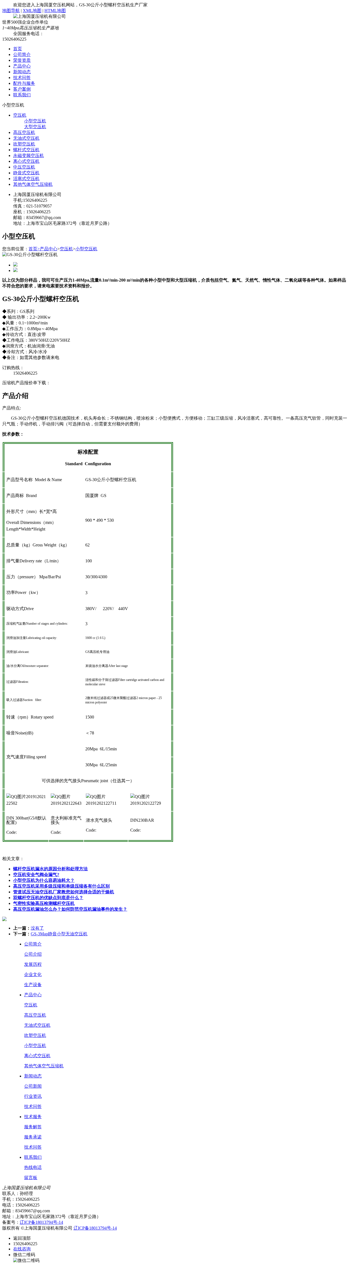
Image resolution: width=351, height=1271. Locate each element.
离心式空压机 (26, 161)
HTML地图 (55, 10)
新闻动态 (22, 71)
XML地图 (32, 10)
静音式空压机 (26, 172)
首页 (17, 48)
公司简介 (22, 54)
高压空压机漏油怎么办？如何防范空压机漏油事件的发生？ (70, 909)
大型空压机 (35, 126)
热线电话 (33, 1167)
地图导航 (11, 10)
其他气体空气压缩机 (33, 184)
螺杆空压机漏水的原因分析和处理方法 (50, 868)
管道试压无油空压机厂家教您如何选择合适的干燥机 (63, 892)
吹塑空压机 (24, 144)
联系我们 (22, 94)
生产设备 (33, 984)
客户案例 (22, 89)
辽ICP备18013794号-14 (41, 1222)
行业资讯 (33, 1096)
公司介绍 (33, 954)
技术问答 (22, 77)
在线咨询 (22, 1249)
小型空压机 (35, 121)
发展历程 (33, 964)
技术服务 (33, 1116)
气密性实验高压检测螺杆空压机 (44, 903)
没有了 (37, 928)
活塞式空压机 (26, 178)
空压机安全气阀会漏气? (36, 874)
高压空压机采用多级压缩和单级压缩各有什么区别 (61, 886)
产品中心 (22, 66)
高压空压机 (24, 132)
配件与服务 (24, 83)
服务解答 (33, 1126)
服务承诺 (33, 1137)
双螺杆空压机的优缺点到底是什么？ (48, 897)
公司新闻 (33, 1086)
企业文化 (33, 974)
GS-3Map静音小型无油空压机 (59, 933)
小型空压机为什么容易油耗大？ (44, 880)
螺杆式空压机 (26, 149)
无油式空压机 (26, 138)
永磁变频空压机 (28, 155)
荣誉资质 (22, 60)
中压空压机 (24, 167)
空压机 (19, 115)
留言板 (30, 1177)
